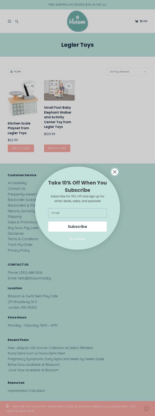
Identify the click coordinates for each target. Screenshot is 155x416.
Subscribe (77, 226)
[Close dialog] (115, 172)
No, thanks (77, 239)
